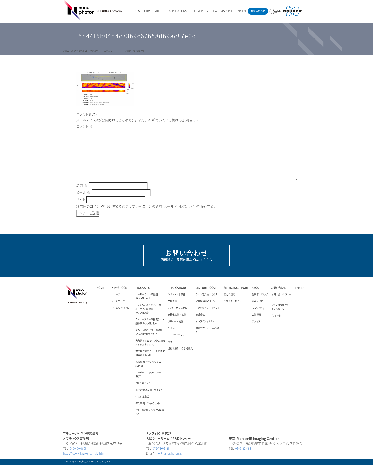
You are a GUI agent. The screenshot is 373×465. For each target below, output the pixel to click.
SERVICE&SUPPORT (223, 11)
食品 (170, 342)
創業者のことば (260, 294)
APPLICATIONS (178, 11)
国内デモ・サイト (232, 301)
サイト (80, 199)
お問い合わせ (258, 11)
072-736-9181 (161, 448)
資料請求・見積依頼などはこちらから (186, 255)
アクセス (256, 321)
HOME (100, 287)
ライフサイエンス (176, 335)
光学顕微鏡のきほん (206, 301)
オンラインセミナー (205, 321)
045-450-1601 (78, 448)
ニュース (116, 294)
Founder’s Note (121, 308)
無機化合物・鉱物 (177, 314)
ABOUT (242, 11)
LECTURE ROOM (199, 11)
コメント (84, 126)
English (299, 287)
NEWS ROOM (142, 11)
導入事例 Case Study (147, 403)
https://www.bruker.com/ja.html (84, 453)
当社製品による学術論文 (180, 348)
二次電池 (172, 301)
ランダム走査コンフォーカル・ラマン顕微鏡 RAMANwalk (148, 309)
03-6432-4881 (243, 448)
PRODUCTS (159, 11)
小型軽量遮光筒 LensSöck (149, 390)
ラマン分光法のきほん (207, 294)
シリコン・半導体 (176, 294)
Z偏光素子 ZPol (143, 383)
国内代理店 (229, 294)
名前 (82, 185)
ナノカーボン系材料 (177, 308)
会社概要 (256, 314)
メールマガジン (119, 301)
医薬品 (171, 328)
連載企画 (200, 314)
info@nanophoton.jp (168, 453)
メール (83, 192)
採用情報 (276, 315)
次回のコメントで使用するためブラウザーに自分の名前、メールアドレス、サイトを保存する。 (147, 206)
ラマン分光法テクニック (207, 308)
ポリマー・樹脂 (175, 321)
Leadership (258, 308)
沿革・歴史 (257, 301)
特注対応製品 (142, 396)
